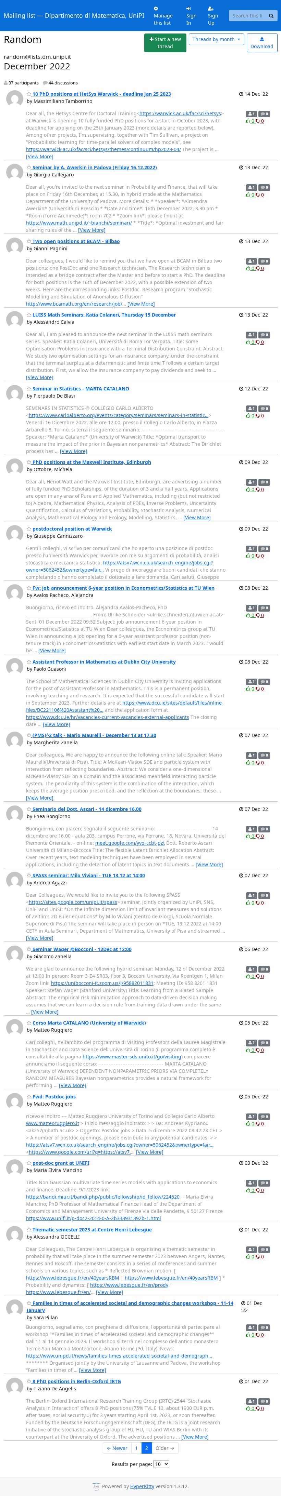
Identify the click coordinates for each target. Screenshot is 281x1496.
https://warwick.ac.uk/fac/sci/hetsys (180, 113)
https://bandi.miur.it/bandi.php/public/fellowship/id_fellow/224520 (103, 1196)
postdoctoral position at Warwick (71, 528)
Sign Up (213, 19)
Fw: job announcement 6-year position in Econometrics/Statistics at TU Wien (123, 588)
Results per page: (132, 1464)
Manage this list (163, 19)
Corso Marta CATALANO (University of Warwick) (88, 1022)
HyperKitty (142, 1486)
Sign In (191, 19)
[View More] (39, 156)
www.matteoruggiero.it (52, 1123)
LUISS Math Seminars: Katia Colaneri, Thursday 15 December (103, 314)
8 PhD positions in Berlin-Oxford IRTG (76, 1381)
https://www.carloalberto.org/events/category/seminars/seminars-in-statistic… (119, 415)
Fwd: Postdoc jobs (53, 1096)
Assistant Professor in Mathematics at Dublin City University (103, 661)
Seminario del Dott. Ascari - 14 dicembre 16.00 (86, 809)
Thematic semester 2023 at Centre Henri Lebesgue (91, 1229)
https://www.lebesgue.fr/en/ (58, 1292)
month (214, 39)
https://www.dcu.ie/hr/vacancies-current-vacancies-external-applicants (107, 717)
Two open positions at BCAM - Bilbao (75, 241)
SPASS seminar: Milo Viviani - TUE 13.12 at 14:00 (88, 875)
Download (262, 46)
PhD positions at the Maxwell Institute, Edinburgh (91, 462)
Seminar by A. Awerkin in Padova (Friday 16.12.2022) (94, 167)
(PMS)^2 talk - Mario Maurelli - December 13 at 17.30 (93, 735)
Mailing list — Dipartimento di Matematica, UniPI (74, 15)
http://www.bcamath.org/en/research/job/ (74, 303)
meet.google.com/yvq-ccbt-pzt (130, 843)
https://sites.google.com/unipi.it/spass (73, 902)
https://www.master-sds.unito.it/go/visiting (132, 1056)
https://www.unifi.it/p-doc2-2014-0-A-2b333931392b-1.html (93, 1218)
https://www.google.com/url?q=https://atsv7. (80, 1152)
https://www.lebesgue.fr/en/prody (129, 1285)
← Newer (117, 1448)
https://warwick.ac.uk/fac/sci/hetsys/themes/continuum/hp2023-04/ (103, 149)
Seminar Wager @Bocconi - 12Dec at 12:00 (81, 949)
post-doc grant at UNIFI (60, 1163)
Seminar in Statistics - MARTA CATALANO (80, 388)
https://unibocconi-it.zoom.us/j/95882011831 (102, 983)
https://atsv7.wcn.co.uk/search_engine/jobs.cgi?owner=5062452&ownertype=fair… (119, 1144)
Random (22, 38)
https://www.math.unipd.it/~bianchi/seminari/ (79, 222)
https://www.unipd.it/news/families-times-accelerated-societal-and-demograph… (119, 1355)
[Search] (271, 16)
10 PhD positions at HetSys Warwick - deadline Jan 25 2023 (101, 94)
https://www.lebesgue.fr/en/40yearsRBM (72, 1277)
